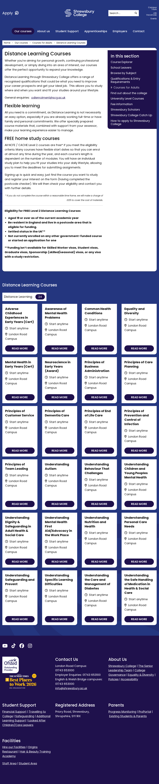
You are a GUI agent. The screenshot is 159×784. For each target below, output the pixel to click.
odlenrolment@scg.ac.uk (48, 98)
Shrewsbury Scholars (125, 109)
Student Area (28, 763)
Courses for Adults (126, 87)
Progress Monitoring (122, 712)
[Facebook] (21, 646)
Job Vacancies (151, 14)
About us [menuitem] (43, 31)
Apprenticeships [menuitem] (95, 31)
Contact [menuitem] (139, 31)
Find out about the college (129, 93)
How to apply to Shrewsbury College (130, 122)
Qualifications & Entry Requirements (125, 80)
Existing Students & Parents (128, 716)
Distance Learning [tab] (23, 297)
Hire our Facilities (14, 747)
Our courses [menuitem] (23, 31)
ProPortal (145, 712)
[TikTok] (13, 646)
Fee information (122, 104)
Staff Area (9, 763)
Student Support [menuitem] (67, 31)
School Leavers (121, 68)
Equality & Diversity (141, 675)
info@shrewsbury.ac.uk (71, 688)
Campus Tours (152, 8)
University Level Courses (127, 98)
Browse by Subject (123, 73)
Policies (113, 679)
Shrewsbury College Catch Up (131, 115)
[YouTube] (5, 646)
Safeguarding (24, 716)
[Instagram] (30, 646)
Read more (20, 348)
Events (154, 18)
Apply (8, 13)
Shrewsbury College (122, 666)
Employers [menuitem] (120, 31)
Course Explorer (122, 62)
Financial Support (14, 712)
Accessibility (129, 679)
